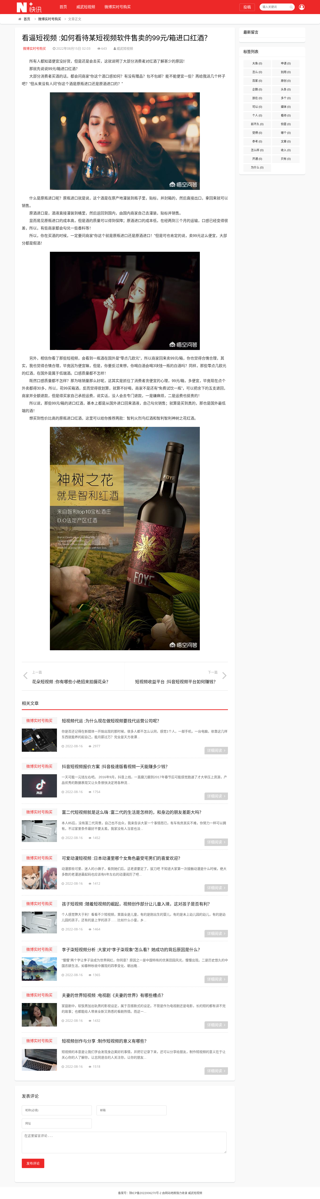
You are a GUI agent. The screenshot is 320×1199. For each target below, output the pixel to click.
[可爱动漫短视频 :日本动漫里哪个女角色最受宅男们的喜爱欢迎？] (39, 877)
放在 (257, 98)
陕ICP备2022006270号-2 (145, 1193)
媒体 (286, 107)
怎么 (257, 72)
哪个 (286, 133)
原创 (286, 81)
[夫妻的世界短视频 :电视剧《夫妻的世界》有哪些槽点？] (39, 1014)
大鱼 (257, 63)
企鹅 (257, 89)
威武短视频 (85, 7)
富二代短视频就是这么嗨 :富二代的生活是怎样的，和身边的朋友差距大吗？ (132, 812)
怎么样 (257, 150)
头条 (286, 89)
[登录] (302, 7)
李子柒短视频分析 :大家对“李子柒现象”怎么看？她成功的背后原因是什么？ (132, 949)
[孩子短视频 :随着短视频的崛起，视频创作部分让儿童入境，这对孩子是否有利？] (39, 923)
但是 (286, 124)
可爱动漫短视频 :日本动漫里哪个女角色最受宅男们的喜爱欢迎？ (122, 858)
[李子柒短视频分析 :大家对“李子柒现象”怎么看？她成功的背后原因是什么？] (39, 969)
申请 (286, 63)
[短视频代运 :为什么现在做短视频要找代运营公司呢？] (39, 740)
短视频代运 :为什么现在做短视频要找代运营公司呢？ (111, 721)
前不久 (257, 124)
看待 (286, 115)
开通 (257, 159)
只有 (286, 159)
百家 (257, 81)
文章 (286, 141)
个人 (257, 115)
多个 (286, 98)
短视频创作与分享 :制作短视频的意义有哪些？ (105, 1041)
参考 (257, 141)
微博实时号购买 (117, 7)
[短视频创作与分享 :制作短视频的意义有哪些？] (39, 1060)
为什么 (257, 167)
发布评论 (33, 1163)
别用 (286, 72)
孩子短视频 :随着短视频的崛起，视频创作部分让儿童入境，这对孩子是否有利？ (137, 904)
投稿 (247, 7)
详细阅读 (214, 750)
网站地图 (170, 1193)
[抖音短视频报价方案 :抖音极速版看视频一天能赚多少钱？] (39, 786)
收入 (286, 150)
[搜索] (291, 7)
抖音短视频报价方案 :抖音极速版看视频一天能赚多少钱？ (116, 766)
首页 (63, 7)
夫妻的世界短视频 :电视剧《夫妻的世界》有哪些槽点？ (113, 995)
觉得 (257, 133)
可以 (257, 107)
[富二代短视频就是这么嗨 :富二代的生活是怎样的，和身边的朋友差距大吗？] (39, 832)
